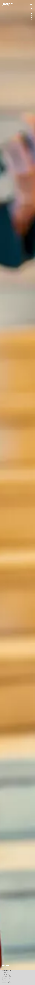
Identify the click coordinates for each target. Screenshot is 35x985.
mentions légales (6, 982)
